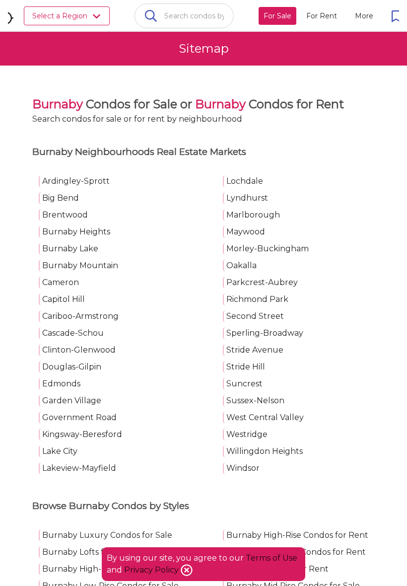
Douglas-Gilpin (71, 366)
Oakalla (241, 265)
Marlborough (253, 215)
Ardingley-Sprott (76, 181)
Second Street (255, 316)
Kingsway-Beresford (82, 434)
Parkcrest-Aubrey (262, 282)
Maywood (245, 231)
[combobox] (184, 15)
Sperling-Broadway (264, 333)
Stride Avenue (254, 350)
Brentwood (65, 215)
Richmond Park (257, 299)
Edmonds (61, 383)
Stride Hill (245, 366)
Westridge (247, 434)
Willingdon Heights (264, 451)
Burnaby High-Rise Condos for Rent (297, 535)
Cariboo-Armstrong (80, 316)
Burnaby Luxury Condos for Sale (107, 535)
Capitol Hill (63, 299)
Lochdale (244, 181)
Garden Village (71, 400)
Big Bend (60, 198)
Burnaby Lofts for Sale (86, 552)
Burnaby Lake (70, 248)
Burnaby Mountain (80, 265)
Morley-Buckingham (267, 248)
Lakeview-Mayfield (79, 468)
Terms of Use (271, 558)
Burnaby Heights (76, 231)
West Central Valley (265, 417)
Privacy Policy (152, 570)
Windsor (243, 468)
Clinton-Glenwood (79, 350)
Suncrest (244, 383)
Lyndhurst (247, 198)
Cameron (60, 282)
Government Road (79, 417)
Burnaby (57, 104)
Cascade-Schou (73, 333)
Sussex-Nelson (255, 400)
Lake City (59, 451)
